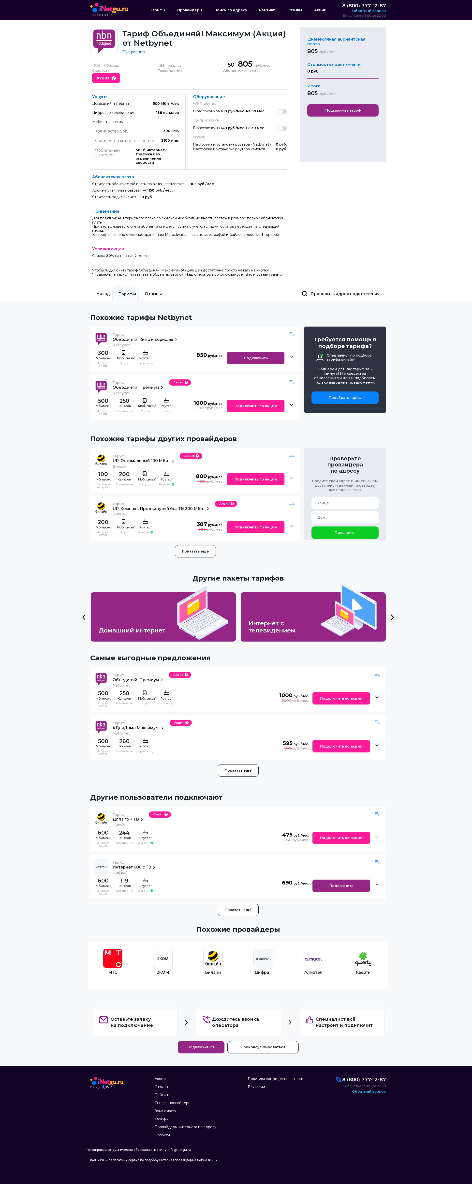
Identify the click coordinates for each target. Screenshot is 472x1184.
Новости (162, 1135)
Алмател (313, 972)
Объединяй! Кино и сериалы (143, 339)
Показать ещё (195, 551)
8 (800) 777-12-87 (364, 6)
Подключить (256, 358)
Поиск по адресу (230, 10)
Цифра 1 (263, 972)
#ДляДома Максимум (136, 727)
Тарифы (157, 10)
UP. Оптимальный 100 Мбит (141, 460)
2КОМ (163, 972)
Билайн (213, 972)
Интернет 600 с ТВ (132, 867)
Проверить (345, 532)
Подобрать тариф (345, 397)
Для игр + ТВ (126, 819)
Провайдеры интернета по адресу (185, 1127)
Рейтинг (267, 10)
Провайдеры (189, 10)
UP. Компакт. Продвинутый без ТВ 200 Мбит (159, 508)
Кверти (363, 972)
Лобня (107, 14)
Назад (103, 293)
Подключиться (201, 1047)
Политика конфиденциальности (276, 1079)
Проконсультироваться (263, 1047)
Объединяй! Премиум (136, 387)
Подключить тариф (343, 110)
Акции (320, 10)
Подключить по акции (256, 406)
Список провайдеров (173, 1103)
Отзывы (294, 10)
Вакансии (256, 1087)
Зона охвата (165, 1111)
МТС (113, 972)
